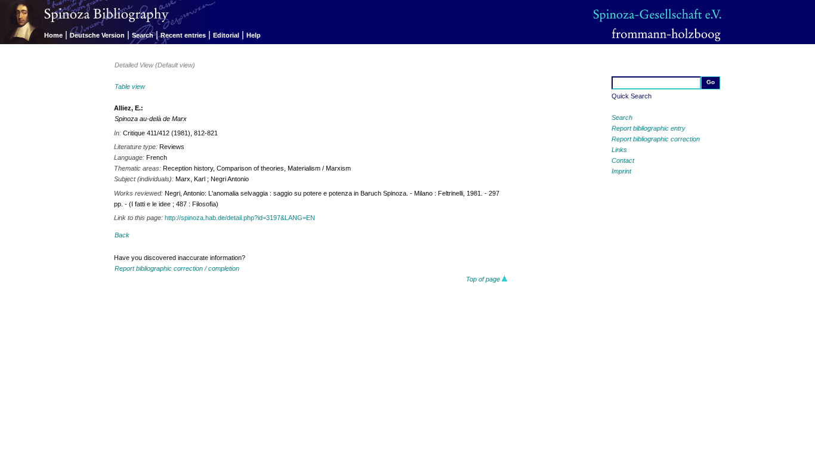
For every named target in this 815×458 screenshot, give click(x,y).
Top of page (484, 279)
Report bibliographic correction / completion (177, 268)
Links (619, 149)
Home (53, 35)
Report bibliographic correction (656, 139)
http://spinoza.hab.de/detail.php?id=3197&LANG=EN (240, 217)
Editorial (226, 35)
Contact (623, 160)
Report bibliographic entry (649, 128)
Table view (130, 86)
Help (253, 35)
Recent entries (183, 35)
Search (142, 35)
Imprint (621, 171)
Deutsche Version (97, 35)
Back (122, 235)
